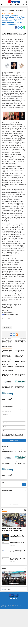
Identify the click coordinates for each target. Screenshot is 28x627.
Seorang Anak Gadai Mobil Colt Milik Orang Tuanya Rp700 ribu (7, 341)
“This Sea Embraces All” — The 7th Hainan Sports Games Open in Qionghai (20, 375)
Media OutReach (7, 13)
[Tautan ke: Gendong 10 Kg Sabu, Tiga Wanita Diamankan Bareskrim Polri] (5, 537)
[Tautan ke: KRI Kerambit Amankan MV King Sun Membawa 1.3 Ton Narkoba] (5, 545)
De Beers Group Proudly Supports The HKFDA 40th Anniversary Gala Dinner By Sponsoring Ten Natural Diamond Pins (7, 355)
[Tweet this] (19, 27)
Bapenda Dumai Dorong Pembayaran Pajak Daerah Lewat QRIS (14, 579)
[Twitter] (14, 334)
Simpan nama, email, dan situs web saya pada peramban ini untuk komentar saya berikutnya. (13, 435)
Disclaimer (3, 605)
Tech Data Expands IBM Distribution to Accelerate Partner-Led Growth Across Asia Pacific (20, 386)
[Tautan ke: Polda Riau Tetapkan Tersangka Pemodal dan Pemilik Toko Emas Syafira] (14, 520)
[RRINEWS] (14, 1)
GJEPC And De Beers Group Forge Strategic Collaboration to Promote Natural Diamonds (20, 351)
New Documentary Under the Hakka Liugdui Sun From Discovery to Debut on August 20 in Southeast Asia (7, 398)
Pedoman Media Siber (18, 604)
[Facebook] (11, 334)
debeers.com (8, 307)
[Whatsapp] (24, 27)
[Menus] (2, 2)
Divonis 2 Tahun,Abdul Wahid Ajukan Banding (17, 559)
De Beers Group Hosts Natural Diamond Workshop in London (20, 355)
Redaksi (16, 605)
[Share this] (16, 27)
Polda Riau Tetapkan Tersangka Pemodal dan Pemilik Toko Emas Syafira (12, 529)
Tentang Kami (4, 606)
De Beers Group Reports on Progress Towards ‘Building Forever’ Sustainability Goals (20, 360)
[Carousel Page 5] (18, 583)
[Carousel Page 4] (16, 583)
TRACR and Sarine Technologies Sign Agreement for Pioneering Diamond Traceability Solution (7, 351)
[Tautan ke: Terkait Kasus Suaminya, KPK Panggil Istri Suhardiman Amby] (5, 553)
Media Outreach (5, 28)
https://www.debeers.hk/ (11, 314)
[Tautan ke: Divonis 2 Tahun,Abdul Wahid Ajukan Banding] (5, 560)
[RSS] (17, 334)
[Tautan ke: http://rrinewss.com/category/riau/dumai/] (25, 568)
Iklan (21, 605)
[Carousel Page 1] (10, 583)
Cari (3, 482)
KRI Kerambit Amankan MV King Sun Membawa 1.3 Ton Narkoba (17, 543)
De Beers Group (7, 327)
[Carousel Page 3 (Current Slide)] (14, 583)
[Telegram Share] (21, 27)
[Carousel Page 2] (12, 583)
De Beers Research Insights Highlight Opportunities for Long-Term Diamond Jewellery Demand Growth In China (20, 365)
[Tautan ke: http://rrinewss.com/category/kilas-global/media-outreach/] (25, 490)
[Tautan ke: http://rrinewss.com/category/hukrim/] (25, 510)
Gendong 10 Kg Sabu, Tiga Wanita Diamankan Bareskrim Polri (17, 535)
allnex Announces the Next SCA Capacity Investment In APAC (7, 375)
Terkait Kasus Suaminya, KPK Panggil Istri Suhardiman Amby (17, 551)
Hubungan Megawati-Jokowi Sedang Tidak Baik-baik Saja (20, 341)
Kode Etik (10, 605)
